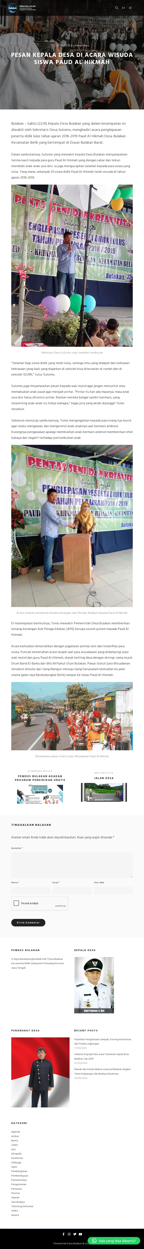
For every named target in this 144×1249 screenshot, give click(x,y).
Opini (14, 1167)
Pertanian (16, 1189)
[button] (114, 1240)
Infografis (16, 1154)
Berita (14, 1141)
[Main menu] (130, 7)
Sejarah (15, 1197)
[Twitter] (74, 1234)
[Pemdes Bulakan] (21, 8)
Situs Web (99, 883)
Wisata (15, 1215)
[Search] (116, 7)
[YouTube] (80, 1234)
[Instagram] (69, 1234)
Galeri (14, 1145)
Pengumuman (18, 1184)
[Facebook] (63, 1234)
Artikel (15, 1136)
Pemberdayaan (19, 1176)
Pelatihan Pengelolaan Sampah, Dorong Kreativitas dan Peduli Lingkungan (102, 1041)
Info (13, 1149)
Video (14, 1211)
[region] (40, 1072)
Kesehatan (17, 1158)
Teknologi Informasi (22, 1206)
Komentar (17, 848)
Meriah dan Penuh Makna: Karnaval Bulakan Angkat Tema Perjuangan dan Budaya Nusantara (102, 1071)
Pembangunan (19, 1171)
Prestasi (15, 1193)
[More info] (123, 7)
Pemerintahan (19, 1180)
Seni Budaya (18, 1202)
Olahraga (16, 1163)
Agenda (15, 1132)
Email (56, 883)
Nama (15, 883)
